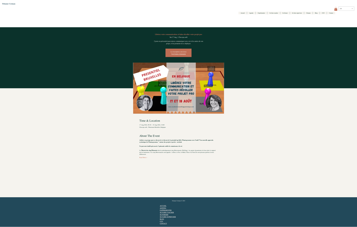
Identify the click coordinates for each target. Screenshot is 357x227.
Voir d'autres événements (178, 54)
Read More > (143, 157)
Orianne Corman (8, 3)
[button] (335, 9)
